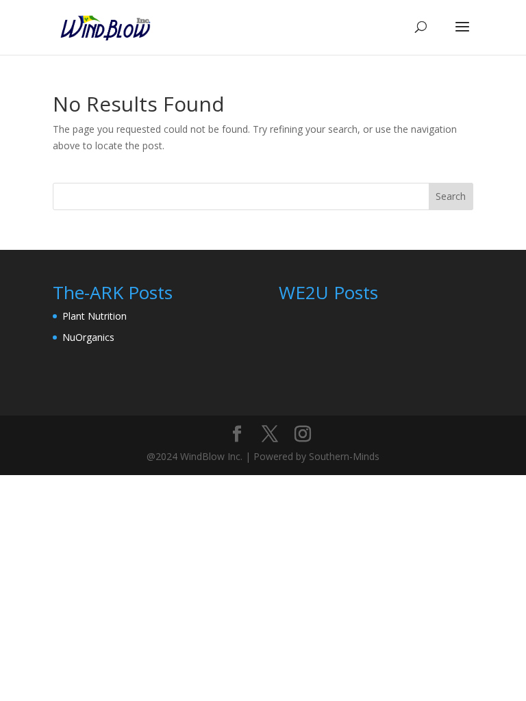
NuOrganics (88, 337)
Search (451, 196)
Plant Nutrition (94, 315)
